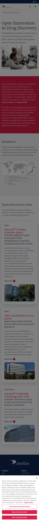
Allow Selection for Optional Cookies (19, 506)
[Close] (37, 478)
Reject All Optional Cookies (19, 512)
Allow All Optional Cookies (19, 517)
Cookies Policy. (28, 502)
